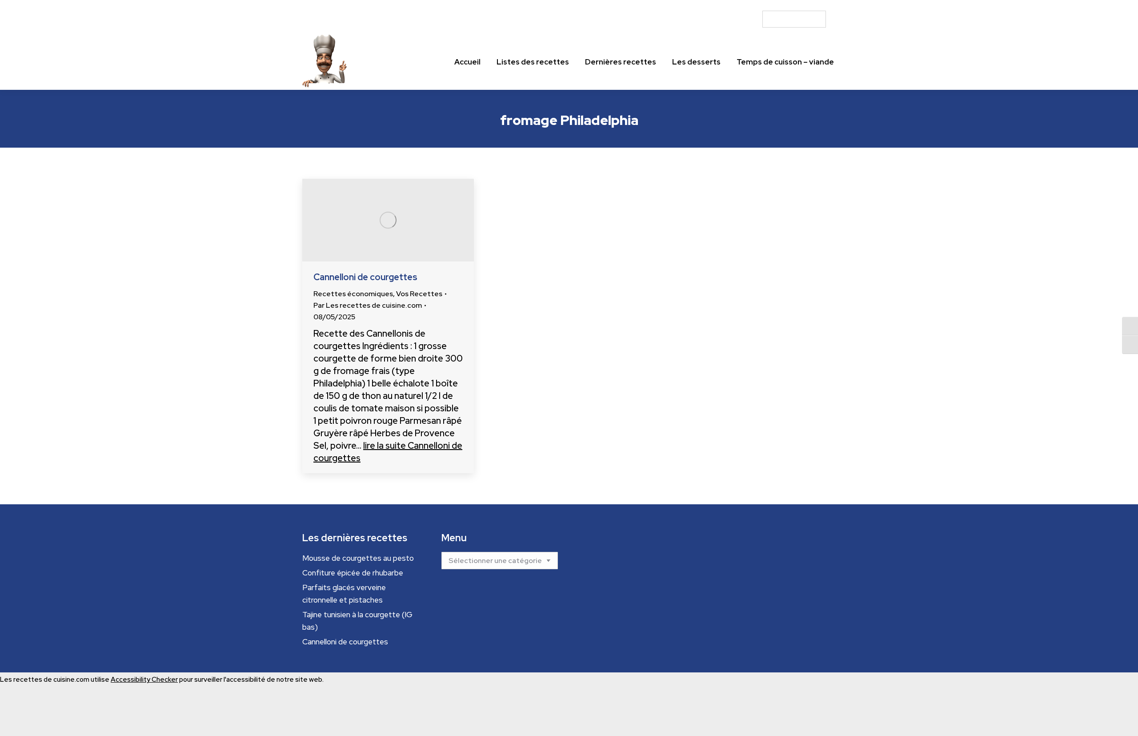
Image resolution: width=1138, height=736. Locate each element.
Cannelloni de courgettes (365, 277)
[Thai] (829, 5)
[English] (781, 5)
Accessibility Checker (144, 679)
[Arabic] (765, 5)
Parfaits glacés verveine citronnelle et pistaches (344, 594)
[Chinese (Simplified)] (773, 5)
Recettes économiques (353, 293)
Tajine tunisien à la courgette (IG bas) (357, 621)
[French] (789, 5)
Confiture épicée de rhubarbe (352, 573)
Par (367, 305)
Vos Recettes (419, 293)
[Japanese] (813, 5)
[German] (797, 5)
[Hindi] (805, 5)
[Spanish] (821, 5)
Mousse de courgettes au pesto (358, 558)
